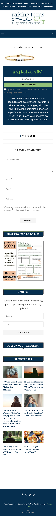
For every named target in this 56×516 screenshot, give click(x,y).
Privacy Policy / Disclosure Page (17, 6)
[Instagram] (30, 494)
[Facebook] (22, 494)
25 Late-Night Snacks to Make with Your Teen (31, 449)
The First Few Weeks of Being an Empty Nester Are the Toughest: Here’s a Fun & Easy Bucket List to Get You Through (12, 418)
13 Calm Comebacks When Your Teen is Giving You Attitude (12, 386)
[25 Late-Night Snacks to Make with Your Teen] (33, 437)
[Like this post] (23, 136)
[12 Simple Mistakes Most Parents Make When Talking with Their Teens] (33, 372)
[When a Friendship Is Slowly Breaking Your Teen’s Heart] (33, 400)
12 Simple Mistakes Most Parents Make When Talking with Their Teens (33, 386)
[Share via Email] (34, 136)
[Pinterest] (34, 494)
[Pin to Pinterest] (31, 136)
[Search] (53, 34)
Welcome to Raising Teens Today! (14, 3)
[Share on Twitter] (28, 136)
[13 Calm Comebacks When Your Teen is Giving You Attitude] (12, 372)
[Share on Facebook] (25, 136)
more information (20, 92)
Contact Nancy (47, 3)
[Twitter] (26, 494)
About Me (34, 3)
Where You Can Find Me (43, 6)
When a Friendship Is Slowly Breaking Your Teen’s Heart (33, 413)
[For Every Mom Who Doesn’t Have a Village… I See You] (12, 437)
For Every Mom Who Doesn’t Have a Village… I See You (12, 451)
